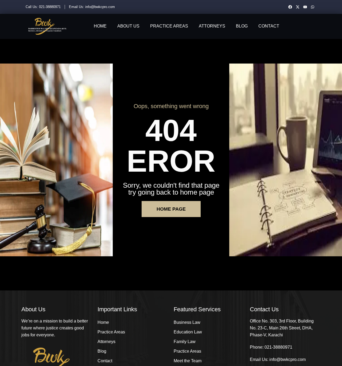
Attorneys (212, 26)
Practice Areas (169, 26)
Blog (242, 26)
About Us (128, 26)
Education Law (188, 332)
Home (100, 26)
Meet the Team (187, 361)
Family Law (185, 341)
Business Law (187, 322)
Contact (268, 26)
